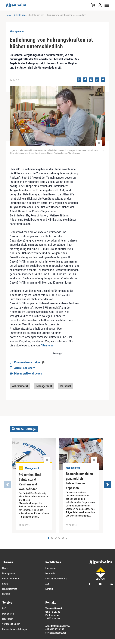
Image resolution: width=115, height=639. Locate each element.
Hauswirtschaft (9, 589)
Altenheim (47, 345)
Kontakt (49, 589)
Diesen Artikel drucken (28, 373)
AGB (47, 583)
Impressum (50, 568)
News (4, 568)
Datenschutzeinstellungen (14, 629)
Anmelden (100, 5)
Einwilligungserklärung (56, 578)
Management (44, 386)
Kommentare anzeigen (29, 362)
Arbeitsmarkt (20, 386)
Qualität (6, 594)
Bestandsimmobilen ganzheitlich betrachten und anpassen (79, 481)
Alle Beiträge (20, 15)
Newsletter (7, 618)
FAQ (4, 608)
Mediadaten (8, 613)
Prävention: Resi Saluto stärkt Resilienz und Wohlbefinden (30, 482)
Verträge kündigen (11, 623)
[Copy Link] (97, 79)
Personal (65, 386)
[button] (52, 538)
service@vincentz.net (55, 632)
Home (9, 15)
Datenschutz (51, 573)
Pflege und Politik (10, 578)
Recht (5, 583)
